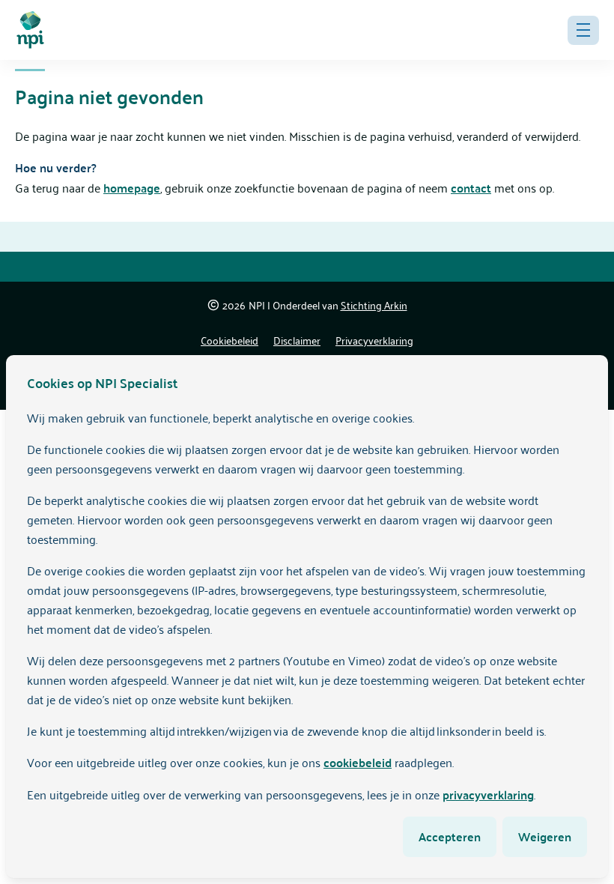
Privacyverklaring (374, 339)
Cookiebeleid (229, 339)
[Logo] (30, 30)
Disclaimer (296, 339)
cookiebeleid (357, 762)
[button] (583, 30)
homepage (131, 188)
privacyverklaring (488, 794)
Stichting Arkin (374, 304)
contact (471, 188)
